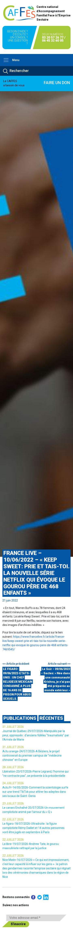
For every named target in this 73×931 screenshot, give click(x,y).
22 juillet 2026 (13, 819)
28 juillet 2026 (13, 767)
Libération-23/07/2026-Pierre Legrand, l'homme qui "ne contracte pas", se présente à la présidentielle (35, 773)
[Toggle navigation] (6, 60)
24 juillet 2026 (13, 783)
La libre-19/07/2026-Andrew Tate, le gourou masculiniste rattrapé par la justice (30, 846)
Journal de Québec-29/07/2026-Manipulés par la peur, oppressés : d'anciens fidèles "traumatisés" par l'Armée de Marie (35, 735)
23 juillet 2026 (13, 803)
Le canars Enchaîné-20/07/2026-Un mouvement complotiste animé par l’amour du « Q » (33, 810)
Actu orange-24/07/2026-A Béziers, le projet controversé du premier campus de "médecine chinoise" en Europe (32, 755)
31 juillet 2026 (13, 726)
